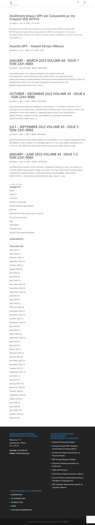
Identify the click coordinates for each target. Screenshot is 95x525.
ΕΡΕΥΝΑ (13, 209)
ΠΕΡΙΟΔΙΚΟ (42, 68)
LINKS (13, 506)
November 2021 (16, 364)
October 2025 (15, 265)
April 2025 (14, 280)
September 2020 (16, 395)
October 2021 (15, 368)
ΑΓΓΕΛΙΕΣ (36, 23)
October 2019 (15, 414)
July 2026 (13, 250)
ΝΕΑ (42, 50)
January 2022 (15, 357)
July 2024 (13, 295)
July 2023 (13, 326)
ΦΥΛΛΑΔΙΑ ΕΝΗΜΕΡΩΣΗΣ (21, 510)
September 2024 (16, 292)
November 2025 (16, 261)
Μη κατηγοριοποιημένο (18, 217)
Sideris (15, 23)
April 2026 (14, 254)
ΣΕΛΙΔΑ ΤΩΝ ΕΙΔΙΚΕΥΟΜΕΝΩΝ (22, 232)
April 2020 (14, 410)
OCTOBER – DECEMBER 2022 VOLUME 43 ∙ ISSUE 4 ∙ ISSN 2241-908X (47, 95)
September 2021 (16, 372)
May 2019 (13, 418)
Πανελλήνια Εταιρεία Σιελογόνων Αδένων (68, 474)
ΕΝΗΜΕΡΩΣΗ (16, 494)
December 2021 (16, 360)
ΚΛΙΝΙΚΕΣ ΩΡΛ (17, 502)
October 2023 (15, 318)
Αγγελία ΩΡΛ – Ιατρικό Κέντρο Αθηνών (37, 46)
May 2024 (13, 299)
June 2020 (14, 402)
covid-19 (13, 194)
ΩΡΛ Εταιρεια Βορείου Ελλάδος (64, 459)
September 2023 (16, 322)
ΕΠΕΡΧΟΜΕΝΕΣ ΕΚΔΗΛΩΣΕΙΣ (22, 206)
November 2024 (16, 288)
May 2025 (13, 276)
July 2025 (13, 273)
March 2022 (14, 349)
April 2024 (14, 303)
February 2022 (15, 353)
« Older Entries (16, 184)
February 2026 (15, 257)
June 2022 (14, 341)
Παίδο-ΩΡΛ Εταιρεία (59, 470)
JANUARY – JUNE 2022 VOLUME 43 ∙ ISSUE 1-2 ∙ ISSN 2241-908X (44, 156)
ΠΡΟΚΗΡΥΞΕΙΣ (16, 229)
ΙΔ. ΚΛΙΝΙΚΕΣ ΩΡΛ (18, 498)
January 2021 (15, 383)
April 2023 (14, 330)
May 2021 (13, 380)
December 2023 (16, 311)
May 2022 (13, 345)
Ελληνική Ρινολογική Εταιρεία (63, 442)
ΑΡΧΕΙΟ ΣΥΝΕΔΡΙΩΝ (18, 202)
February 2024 (15, 307)
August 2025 (15, 269)
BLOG (34, 68)
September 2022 (16, 337)
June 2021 (14, 376)
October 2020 (15, 391)
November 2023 (16, 315)
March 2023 (14, 334)
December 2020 (16, 387)
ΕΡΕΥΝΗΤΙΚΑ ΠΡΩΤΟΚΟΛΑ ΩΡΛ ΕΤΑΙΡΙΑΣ (26, 213)
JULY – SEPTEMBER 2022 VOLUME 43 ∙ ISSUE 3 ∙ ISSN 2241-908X (45, 128)
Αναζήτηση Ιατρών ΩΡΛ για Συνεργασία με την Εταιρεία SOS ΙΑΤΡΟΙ (42, 17)
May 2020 (13, 406)
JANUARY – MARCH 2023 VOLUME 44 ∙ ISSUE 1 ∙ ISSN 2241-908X (45, 62)
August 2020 (15, 399)
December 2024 (16, 284)
